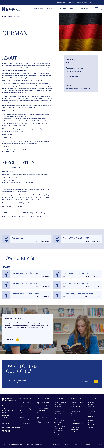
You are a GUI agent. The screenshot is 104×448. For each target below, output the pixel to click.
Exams (72, 409)
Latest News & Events (59, 411)
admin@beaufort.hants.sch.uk (11, 427)
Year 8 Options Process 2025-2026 (43, 418)
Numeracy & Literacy (42, 415)
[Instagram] (95, 2)
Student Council (75, 415)
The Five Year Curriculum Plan (43, 402)
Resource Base (58, 422)
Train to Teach (92, 413)
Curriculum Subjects (42, 406)
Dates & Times (57, 406)
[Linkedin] (101, 2)
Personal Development (43, 408)
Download (45, 241)
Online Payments (58, 404)
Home (4, 16)
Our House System (76, 420)
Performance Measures (25, 412)
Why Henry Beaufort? (25, 402)
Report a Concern (75, 431)
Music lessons (74, 413)
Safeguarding (74, 429)
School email (71, 2)
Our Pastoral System (24, 423)
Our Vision (22, 404)
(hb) (20, 406)
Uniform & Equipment (59, 420)
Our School (38, 9)
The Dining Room (75, 406)
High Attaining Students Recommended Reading (43, 421)
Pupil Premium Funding (60, 418)
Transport (56, 415)
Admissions (91, 404)
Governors (22, 417)
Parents (63, 9)
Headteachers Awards (77, 402)
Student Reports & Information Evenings (59, 425)
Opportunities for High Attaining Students (25, 420)
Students (73, 9)
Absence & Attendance (60, 402)
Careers (73, 418)
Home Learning (41, 412)
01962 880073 (6, 423)
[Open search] (101, 9)
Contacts (73, 434)
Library (73, 404)
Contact (84, 9)
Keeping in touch (75, 427)
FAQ (55, 432)
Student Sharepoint (82, 2)
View (36, 241)
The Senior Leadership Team (25, 409)
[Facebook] (98, 2)
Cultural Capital (41, 410)
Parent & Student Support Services (58, 429)
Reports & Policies (24, 415)
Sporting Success (58, 437)
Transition (91, 409)
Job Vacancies (92, 411)
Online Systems (61, 2)
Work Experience (75, 411)
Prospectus (91, 402)
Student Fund (57, 434)
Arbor (90, 2)
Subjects (11, 16)
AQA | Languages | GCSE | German (12, 206)
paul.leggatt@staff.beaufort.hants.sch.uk (78, 88)
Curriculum (51, 9)
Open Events (91, 406)
